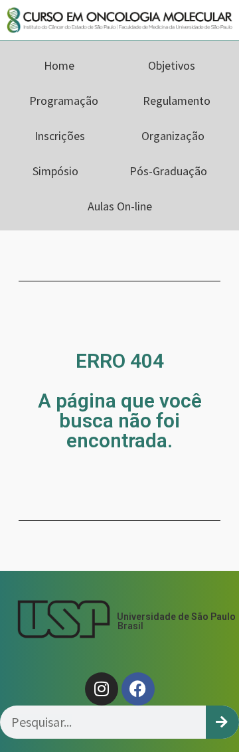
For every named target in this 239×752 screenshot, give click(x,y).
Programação (63, 100)
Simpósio (55, 171)
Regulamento (176, 100)
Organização (172, 135)
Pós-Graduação (168, 171)
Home (59, 65)
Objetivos (171, 65)
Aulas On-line (120, 206)
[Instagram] (101, 689)
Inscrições (60, 135)
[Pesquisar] (222, 722)
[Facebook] (138, 689)
